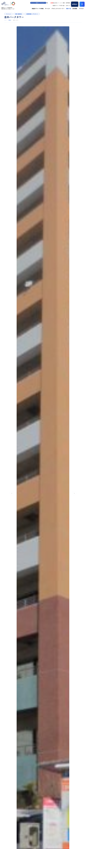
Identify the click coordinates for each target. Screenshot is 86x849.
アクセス (81, 8)
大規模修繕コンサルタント (32, 14)
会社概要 (74, 8)
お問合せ (74, 4)
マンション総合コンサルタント (38, 3)
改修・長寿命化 (18, 14)
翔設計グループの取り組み (59, 5)
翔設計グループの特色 (38, 8)
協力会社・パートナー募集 (57, 3)
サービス (47, 8)
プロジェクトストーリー (57, 8)
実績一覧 (68, 8)
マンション (8, 14)
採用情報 (68, 3)
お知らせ (68, 5)
